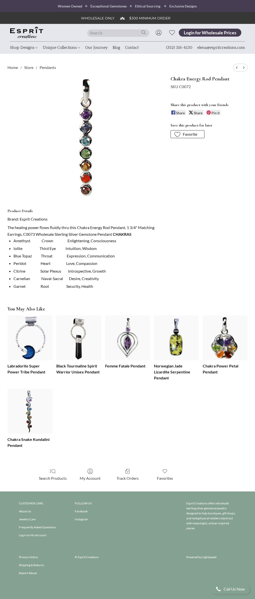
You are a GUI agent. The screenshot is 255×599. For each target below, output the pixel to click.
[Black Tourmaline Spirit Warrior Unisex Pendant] (78, 337)
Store (28, 67)
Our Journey (96, 47)
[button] (230, 589)
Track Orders (128, 478)
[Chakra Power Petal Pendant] (225, 337)
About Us (25, 511)
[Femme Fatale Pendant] (127, 337)
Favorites (165, 478)
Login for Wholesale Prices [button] (210, 32)
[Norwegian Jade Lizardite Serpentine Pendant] (176, 337)
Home (12, 67)
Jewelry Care (27, 519)
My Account (90, 478)
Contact (132, 47)
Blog (116, 47)
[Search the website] (143, 32)
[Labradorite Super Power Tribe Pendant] (29, 337)
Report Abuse (28, 573)
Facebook (81, 511)
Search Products (53, 478)
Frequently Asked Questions (37, 527)
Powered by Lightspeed (201, 557)
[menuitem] (236, 67)
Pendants (48, 67)
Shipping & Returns (31, 565)
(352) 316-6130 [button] (179, 47)
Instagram (81, 519)
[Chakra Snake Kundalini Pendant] (29, 411)
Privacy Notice (28, 557)
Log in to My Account (32, 535)
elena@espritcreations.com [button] (221, 47)
